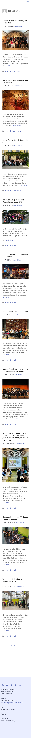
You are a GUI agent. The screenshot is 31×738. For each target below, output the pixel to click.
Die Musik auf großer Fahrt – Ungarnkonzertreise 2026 (13, 201)
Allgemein (8, 71)
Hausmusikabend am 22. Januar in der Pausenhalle (15, 518)
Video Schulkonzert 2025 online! (15, 312)
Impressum (4, 718)
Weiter (14, 645)
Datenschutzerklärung (8, 721)
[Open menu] (28, 2)
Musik (19, 71)
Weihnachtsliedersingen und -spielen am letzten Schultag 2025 (14, 581)
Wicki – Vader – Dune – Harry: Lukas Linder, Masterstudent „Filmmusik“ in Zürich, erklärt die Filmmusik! (15, 436)
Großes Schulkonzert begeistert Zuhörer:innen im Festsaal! (15, 370)
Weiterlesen (12, 66)
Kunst (14, 71)
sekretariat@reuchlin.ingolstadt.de (12, 702)
